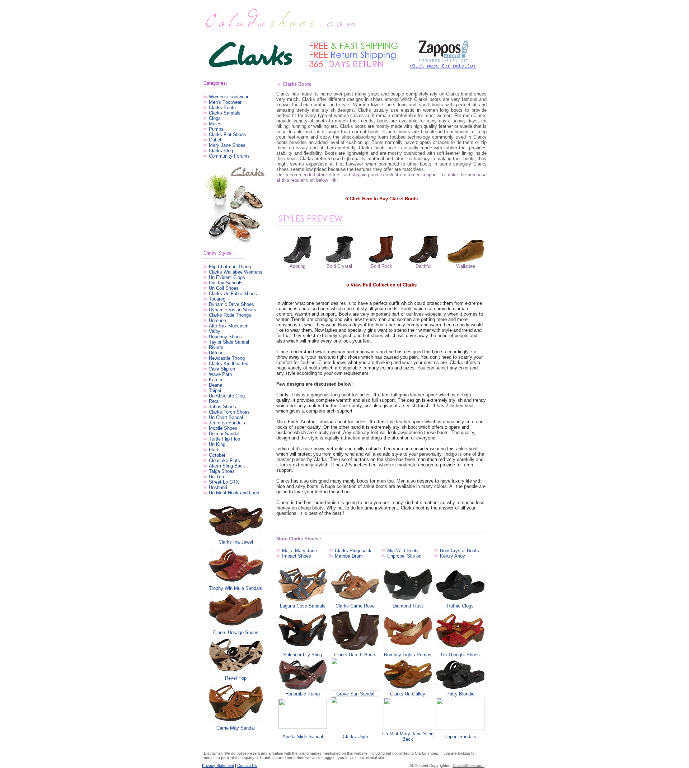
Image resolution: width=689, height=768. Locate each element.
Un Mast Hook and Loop (234, 492)
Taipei (215, 390)
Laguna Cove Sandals (302, 606)
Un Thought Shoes (460, 654)
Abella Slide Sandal (302, 736)
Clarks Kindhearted (228, 363)
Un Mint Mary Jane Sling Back (407, 736)
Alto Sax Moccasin (228, 326)
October (217, 455)
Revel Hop (236, 678)
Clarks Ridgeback (353, 550)
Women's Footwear (228, 96)
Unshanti (218, 487)
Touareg (217, 299)
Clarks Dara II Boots (355, 654)
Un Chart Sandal (226, 417)
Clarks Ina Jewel (236, 542)
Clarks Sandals (224, 113)
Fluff (213, 449)
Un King (217, 444)
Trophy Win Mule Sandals (235, 588)
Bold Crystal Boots (459, 550)
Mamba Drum (349, 556)
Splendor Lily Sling (302, 654)
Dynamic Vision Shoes (232, 309)
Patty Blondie (460, 694)
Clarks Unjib (355, 736)
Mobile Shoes (223, 428)
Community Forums (229, 156)
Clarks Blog (221, 150)
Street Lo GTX (224, 482)
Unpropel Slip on (404, 556)
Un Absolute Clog (227, 396)
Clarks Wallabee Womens (235, 272)
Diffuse (216, 352)
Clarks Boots (222, 107)
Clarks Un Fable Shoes (233, 293)
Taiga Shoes (222, 471)
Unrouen (217, 320)
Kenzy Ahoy (452, 556)
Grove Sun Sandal (355, 694)
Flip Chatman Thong (230, 266)
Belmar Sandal (224, 433)
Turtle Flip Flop (224, 439)
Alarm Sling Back (227, 466)
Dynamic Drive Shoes (231, 304)
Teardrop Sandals (227, 422)
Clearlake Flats (224, 460)
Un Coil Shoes (224, 288)
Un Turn (217, 476)
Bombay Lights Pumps (407, 654)
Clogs (215, 118)
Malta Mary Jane (299, 550)
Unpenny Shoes (225, 336)
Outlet (215, 140)
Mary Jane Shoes (227, 145)
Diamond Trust (408, 606)
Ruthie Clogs (460, 606)
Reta (214, 401)
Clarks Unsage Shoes (235, 632)
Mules (215, 123)
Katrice (216, 379)
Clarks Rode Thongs (230, 315)
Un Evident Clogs (227, 277)
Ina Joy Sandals (226, 282)
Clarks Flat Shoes (227, 134)
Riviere (216, 347)
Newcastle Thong (227, 358)
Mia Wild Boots (403, 550)
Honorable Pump (302, 694)
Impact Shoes (296, 556)
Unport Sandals (460, 736)
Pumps (216, 129)
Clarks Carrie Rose (355, 606)
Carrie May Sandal (235, 728)
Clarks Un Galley (407, 694)
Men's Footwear (225, 102)
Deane (215, 385)
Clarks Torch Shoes (229, 412)
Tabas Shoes (222, 406)
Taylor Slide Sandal (229, 342)
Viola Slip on (222, 369)
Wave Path (220, 374)
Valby (214, 331)
